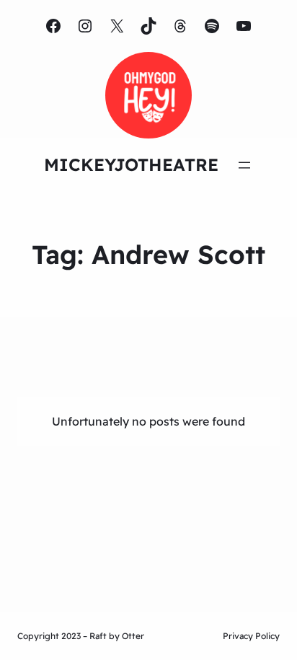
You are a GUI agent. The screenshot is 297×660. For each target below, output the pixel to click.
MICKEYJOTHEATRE (131, 164)
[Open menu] (244, 165)
